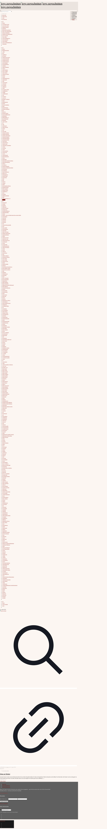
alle (2, 21)
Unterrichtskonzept (5, 564)
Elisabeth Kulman (5, 187)
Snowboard (4, 507)
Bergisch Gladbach (5, 104)
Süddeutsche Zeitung (6, 532)
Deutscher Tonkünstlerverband (7, 167)
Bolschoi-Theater (5, 113)
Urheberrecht (4, 567)
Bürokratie (4, 120)
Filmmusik (4, 219)
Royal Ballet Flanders (6, 476)
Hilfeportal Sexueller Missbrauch (8, 285)
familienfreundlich (5, 212)
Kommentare (4, 338)
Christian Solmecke (5, 134)
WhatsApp (4, 593)
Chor (3, 130)
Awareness (4, 96)
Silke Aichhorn (5, 498)
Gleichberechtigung (5, 246)
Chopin (3, 128)
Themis (3, 540)
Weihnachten (4, 588)
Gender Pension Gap (6, 240)
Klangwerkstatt (5, 329)
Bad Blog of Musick (5, 99)
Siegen (3, 496)
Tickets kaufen (2, 821)
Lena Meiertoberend (5, 356)
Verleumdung (4, 578)
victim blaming (4, 581)
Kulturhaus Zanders (5, 347)
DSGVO (3, 181)
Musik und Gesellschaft (6, 30)
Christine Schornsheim (6, 135)
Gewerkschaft (4, 244)
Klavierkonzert (4, 334)
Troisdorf (3, 553)
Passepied (4, 431)
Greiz (3, 254)
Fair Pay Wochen (5, 208)
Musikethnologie (5, 401)
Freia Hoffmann (5, 229)
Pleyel (3, 445)
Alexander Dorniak (5, 58)
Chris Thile (4, 131)
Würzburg (4, 596)
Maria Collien (4, 370)
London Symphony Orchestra (7, 364)
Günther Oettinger (5, 255)
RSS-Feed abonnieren (4, 803)
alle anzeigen (4, 19)
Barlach (3, 103)
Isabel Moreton (5, 301)
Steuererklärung (5, 525)
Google (3, 250)
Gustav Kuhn (4, 260)
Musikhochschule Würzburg (7, 403)
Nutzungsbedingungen (6, 787)
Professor (3, 455)
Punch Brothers (5, 462)
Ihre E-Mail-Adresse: (4, 799)
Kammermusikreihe (5, 318)
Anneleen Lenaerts (5, 74)
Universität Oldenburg (6, 563)
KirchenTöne (4, 325)
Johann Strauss (4, 311)
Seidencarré (4, 489)
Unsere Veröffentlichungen (7, 42)
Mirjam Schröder (5, 388)
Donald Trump (4, 176)
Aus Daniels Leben (5, 24)
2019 (3, 53)
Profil (3, 456)
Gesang (3, 243)
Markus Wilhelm (5, 374)
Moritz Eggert (4, 395)
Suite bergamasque (5, 533)
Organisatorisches (5, 427)
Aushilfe (3, 92)
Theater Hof (4, 539)
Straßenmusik (4, 528)
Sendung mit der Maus (6, 491)
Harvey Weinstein (5, 278)
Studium (3, 529)
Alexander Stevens (5, 60)
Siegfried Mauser (5, 497)
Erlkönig (3, 199)
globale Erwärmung (5, 247)
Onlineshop (4, 420)
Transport (4, 551)
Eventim (3, 204)
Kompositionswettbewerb (6, 339)
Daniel (3, 603)
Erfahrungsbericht (5, 27)
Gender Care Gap (5, 237)
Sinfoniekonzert (5, 503)
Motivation (4, 396)
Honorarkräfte (4, 290)
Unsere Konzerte (5, 39)
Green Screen (4, 253)
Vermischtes (4, 44)
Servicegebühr (4, 493)
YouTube (3, 597)
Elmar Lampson (5, 188)
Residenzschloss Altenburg (7, 468)
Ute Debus (4, 571)
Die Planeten (4, 170)
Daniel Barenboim (5, 156)
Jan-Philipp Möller (5, 306)
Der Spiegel (4, 165)
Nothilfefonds (4, 417)
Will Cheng (4, 595)
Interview (4, 299)
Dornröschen (4, 177)
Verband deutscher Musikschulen (8, 577)
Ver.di (3, 575)
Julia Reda (4, 315)
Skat (3, 505)
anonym (3, 75)
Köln (3, 336)
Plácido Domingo (5, 442)
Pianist (3, 438)
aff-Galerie (4, 56)
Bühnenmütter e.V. (5, 117)
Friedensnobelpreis (5, 234)
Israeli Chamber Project (6, 303)
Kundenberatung (5, 349)
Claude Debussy (5, 142)
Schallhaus (4, 480)
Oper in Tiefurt (5, 774)
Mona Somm (4, 391)
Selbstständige (4, 490)
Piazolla (3, 440)
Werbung (3, 592)
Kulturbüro (4, 346)
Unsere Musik (4, 41)
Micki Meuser (4, 382)
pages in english (5, 35)
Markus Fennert (5, 371)
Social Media (4, 508)
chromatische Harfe (5, 139)
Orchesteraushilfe (5, 426)
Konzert (3, 342)
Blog (3, 110)
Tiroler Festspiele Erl (6, 547)
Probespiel (4, 454)
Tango (3, 535)
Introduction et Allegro (6, 300)
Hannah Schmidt (5, 264)
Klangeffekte (4, 328)
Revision (3, 469)
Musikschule (4, 405)
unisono (3, 561)
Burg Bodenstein (5, 118)
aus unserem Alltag (5, 89)
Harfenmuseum (5, 273)
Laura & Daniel (5, 604)
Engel (3, 192)
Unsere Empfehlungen (6, 38)
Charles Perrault (5, 127)
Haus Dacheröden (5, 279)
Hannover (4, 265)
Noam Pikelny (4, 416)
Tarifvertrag (4, 536)
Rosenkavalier (4, 475)
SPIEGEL (4, 519)
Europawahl (4, 202)
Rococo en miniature (5, 473)
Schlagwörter (4, 16)
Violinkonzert (4, 584)
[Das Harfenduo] (31, 5)
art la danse (4, 85)
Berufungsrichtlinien (5, 109)
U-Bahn (3, 556)
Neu (3, 412)
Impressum (4, 296)
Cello (3, 124)
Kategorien (4, 15)
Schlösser (4, 484)
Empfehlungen (4, 191)
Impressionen (4, 294)
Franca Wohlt (4, 227)
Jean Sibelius (4, 308)
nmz (3, 415)
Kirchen (3, 324)
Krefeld (3, 345)
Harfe (3, 271)
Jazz (3, 307)
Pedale (3, 433)
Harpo (3, 276)
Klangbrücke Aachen (6, 327)
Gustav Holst (4, 258)
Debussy (3, 163)
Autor (3, 17)
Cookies (3, 146)
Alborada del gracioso (6, 57)
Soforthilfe (4, 510)
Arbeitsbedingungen (5, 78)
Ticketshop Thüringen (6, 544)
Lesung (3, 359)
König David (4, 341)
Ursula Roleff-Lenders (6, 570)
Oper (3, 423)
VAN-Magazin (4, 572)
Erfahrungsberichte (5, 195)
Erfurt (3, 197)
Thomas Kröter (5, 542)
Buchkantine (4, 116)
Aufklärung (4, 86)
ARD (3, 81)
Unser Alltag (4, 37)
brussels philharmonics (6, 114)
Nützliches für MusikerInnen (7, 34)
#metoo (3, 23)
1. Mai (3, 51)
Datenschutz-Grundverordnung (7, 160)
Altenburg (4, 65)
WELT (3, 591)
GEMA (3, 236)
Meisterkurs (4, 378)
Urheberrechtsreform (5, 568)
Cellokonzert (4, 125)
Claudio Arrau (4, 144)
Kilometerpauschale (5, 321)
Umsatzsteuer (4, 558)
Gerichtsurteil (4, 241)
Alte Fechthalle (5, 63)
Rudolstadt (4, 477)
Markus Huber (4, 373)
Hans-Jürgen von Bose (6, 269)
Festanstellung (4, 216)
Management (4, 368)
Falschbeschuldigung (6, 211)
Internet (3, 297)
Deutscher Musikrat (5, 166)
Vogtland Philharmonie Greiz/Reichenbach (9, 585)
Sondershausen (5, 514)
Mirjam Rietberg (5, 387)
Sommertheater (5, 512)
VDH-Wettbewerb (5, 574)
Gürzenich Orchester (6, 257)
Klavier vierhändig (5, 332)
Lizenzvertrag (4, 361)
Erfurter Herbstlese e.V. (6, 198)
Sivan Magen (4, 504)
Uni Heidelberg (5, 560)
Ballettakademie (5, 102)
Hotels (3, 293)
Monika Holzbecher (5, 394)
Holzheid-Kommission (6, 287)
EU (2, 201)
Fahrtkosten (4, 206)
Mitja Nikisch (4, 389)
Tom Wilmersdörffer (5, 549)
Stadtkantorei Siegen (5, 521)
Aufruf (3, 88)
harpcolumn (4, 275)
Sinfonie (3, 501)
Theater (3, 537)
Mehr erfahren (3, 781)
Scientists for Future (5, 487)
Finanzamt (4, 220)
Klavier (3, 331)
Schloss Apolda (5, 482)
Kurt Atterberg (4, 350)
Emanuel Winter (5, 190)
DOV (3, 180)
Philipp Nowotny (5, 437)
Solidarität (4, 511)
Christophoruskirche (5, 138)
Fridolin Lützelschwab (6, 233)
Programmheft (4, 459)
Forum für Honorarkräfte (6, 225)
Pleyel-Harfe (4, 447)
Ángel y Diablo (5, 71)
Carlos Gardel (4, 121)
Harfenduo (4, 28)
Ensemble (4, 194)
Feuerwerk (4, 218)
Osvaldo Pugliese (5, 429)
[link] (11, 11)
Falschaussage (4, 209)
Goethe (3, 248)
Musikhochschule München (7, 402)
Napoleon (4, 410)
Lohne (3, 363)
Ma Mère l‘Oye (5, 367)
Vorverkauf (4, 586)
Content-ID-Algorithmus (6, 145)
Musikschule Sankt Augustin (7, 406)
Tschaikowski (4, 554)
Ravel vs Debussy (5, 463)
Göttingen (4, 251)
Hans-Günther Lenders (6, 268)
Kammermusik (4, 317)
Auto (3, 95)
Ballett (3, 100)
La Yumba (4, 353)
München (4, 399)
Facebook (4, 205)
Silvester (3, 500)
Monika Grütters (5, 392)
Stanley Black (4, 522)
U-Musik (3, 557)
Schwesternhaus (5, 486)
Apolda (3, 77)
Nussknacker (4, 419)
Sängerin (3, 479)
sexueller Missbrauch (6, 494)
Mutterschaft (4, 408)
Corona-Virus (4, 152)
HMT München (5, 286)
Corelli (3, 149)
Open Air (4, 422)
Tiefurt (3, 546)
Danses (3, 158)
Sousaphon (4, 516)
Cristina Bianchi (5, 155)
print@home (4, 452)
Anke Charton (4, 72)
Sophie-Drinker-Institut (6, 515)
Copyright (4, 148)
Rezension (4, 470)
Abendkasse (4, 54)
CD (3, 123)
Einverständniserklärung (6, 185)
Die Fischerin (4, 169)
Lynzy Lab (4, 366)
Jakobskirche (4, 304)
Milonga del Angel (5, 385)
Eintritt (3, 184)
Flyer (3, 223)
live (2, 360)
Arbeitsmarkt (4, 79)
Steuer (3, 523)
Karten (3, 320)
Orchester (4, 424)
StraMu (3, 526)
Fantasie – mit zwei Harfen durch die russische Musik (11, 215)
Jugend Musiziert (5, 314)
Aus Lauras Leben (5, 25)
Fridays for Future (5, 232)
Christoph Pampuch (5, 137)
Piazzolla (3, 441)
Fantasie (3, 213)
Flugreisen (4, 222)
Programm (4, 458)
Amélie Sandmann (5, 67)
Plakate (3, 444)
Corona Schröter (5, 151)
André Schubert (5, 70)
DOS (3, 178)
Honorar (3, 289)
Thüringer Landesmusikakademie (8, 543)
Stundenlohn (4, 530)
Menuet (3, 380)
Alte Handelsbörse (5, 64)
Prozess (3, 461)
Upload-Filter (4, 565)
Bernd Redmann (5, 107)
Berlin (3, 106)
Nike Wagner (4, 413)
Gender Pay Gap (5, 239)
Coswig (3, 153)
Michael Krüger (5, 381)
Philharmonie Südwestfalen (7, 435)
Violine (3, 582)
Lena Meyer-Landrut (5, 357)
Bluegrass (4, 111)
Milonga (3, 384)
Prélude (3, 449)
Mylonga (3, 409)
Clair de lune (4, 141)
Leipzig (3, 354)
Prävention (4, 448)
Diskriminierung (5, 174)
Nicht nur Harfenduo (6, 32)
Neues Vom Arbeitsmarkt (6, 31)
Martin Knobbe (5, 375)
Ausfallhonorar (5, 91)
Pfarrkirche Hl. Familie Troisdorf (8, 434)
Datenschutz (4, 159)
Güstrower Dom (5, 261)
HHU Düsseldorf (5, 283)
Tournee (3, 550)
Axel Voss (4, 97)
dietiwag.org (4, 173)
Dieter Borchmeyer (5, 172)
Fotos (3, 226)
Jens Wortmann (5, 310)
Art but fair (4, 84)
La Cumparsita (4, 352)
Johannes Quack (5, 313)
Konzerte (3, 343)
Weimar (3, 589)
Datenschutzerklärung (6, 162)
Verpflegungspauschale (6, 579)
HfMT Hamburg (5, 282)
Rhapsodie (4, 472)
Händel (3, 262)
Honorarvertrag (5, 292)
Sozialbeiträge (4, 518)
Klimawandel (4, 335)
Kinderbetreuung (5, 322)
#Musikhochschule (5, 50)
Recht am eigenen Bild (6, 465)
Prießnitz (3, 451)
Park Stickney (4, 430)
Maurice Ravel (4, 377)
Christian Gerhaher (5, 132)
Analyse (3, 68)
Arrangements (4, 82)
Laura (3, 605)
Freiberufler (4, 230)
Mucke (3, 398)
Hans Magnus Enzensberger (7, 266)
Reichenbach (4, 466)
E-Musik (3, 183)
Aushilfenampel (5, 93)
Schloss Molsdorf (5, 483)
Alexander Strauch (5, 61)
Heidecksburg (4, 280)
